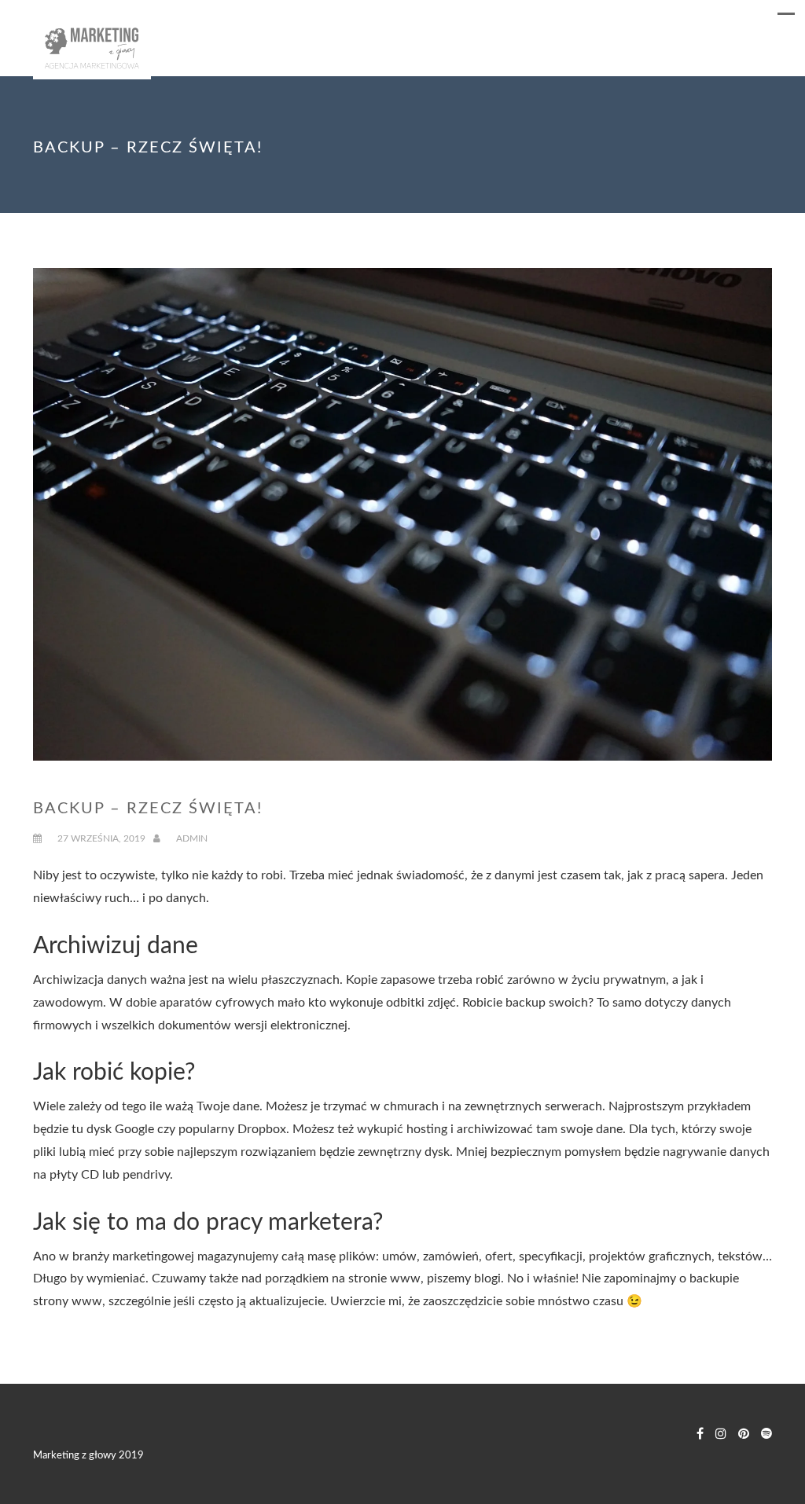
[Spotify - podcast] (766, 1434)
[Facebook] (700, 1434)
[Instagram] (720, 1434)
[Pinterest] (743, 1434)
